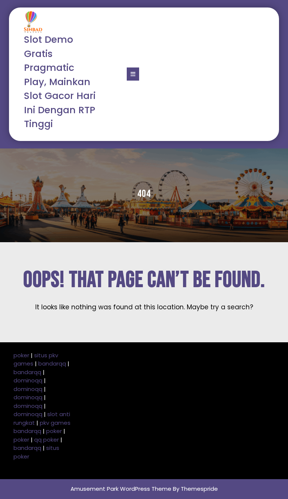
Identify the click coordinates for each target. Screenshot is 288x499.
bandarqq (52, 363)
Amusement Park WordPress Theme (120, 489)
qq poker (46, 440)
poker (21, 355)
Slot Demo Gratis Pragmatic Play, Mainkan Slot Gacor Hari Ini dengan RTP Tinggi (60, 81)
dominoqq (28, 380)
